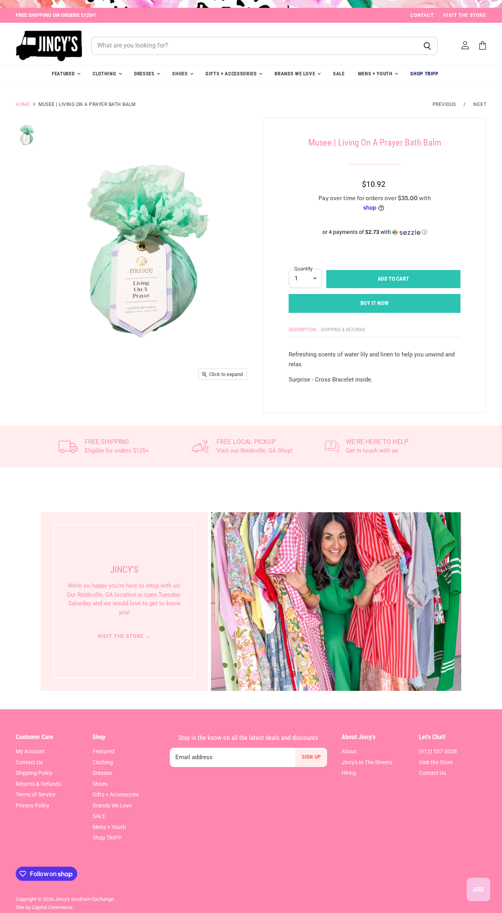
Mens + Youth (376, 74)
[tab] (302, 331)
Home (23, 104)
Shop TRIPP (424, 74)
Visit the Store (464, 15)
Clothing (105, 74)
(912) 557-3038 (438, 751)
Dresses (145, 74)
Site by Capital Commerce (44, 907)
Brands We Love (295, 74)
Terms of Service (35, 794)
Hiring (349, 773)
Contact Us (29, 762)
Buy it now (374, 303)
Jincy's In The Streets (367, 762)
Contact (422, 15)
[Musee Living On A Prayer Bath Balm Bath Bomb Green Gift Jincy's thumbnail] (27, 135)
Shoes (180, 74)
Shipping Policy (34, 773)
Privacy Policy (32, 805)
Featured (64, 74)
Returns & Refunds (38, 784)
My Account (30, 751)
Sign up (311, 757)
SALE (339, 74)
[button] (374, 232)
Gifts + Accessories (232, 74)
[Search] (427, 46)
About (349, 751)
